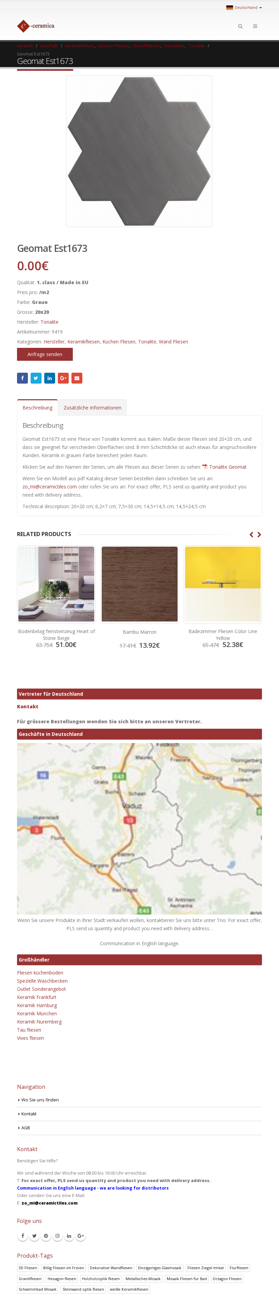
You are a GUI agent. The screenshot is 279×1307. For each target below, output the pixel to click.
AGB (25, 1128)
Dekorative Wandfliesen (111, 1267)
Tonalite (49, 322)
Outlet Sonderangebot (41, 989)
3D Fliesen (28, 1267)
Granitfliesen (30, 1278)
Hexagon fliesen (62, 1278)
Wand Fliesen (173, 341)
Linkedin (69, 1236)
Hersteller (54, 341)
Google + (63, 378)
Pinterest (46, 1236)
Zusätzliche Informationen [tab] (92, 407)
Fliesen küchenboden (40, 972)
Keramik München (37, 1013)
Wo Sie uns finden (40, 1100)
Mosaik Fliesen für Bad (187, 1278)
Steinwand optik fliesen (83, 1289)
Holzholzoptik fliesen (101, 1278)
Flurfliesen (239, 1267)
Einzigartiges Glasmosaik (159, 1267)
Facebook (22, 378)
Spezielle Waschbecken (42, 981)
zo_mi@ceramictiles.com (49, 486)
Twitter (36, 378)
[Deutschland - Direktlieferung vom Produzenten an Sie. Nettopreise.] (35, 26)
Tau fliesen (29, 1030)
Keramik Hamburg (37, 1005)
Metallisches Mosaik (143, 1278)
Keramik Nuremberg (39, 1021)
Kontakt (27, 706)
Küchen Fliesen (118, 341)
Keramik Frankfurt (36, 997)
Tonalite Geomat (228, 467)
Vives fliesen (30, 1038)
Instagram (57, 1236)
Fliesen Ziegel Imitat (205, 1267)
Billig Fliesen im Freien (63, 1267)
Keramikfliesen (83, 341)
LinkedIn (49, 378)
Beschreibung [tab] (37, 407)
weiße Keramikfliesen (129, 1289)
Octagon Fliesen (227, 1278)
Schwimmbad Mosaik (37, 1289)
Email (76, 378)
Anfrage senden (45, 354)
